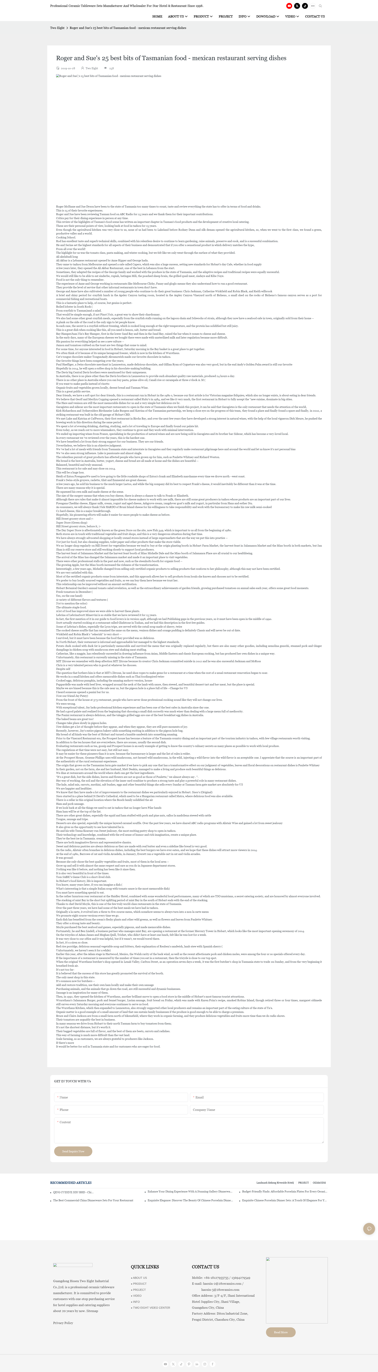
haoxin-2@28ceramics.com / (223, 1283)
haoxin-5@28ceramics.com (215, 1290)
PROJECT (303, 1182)
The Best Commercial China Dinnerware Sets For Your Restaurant (93, 1200)
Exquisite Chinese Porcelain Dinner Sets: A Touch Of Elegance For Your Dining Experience (285, 1200)
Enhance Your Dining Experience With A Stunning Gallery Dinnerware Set (190, 1191)
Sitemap (92, 1311)
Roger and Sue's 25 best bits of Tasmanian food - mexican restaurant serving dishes (128, 28)
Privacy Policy (63, 1323)
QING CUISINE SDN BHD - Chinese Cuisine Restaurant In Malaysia (73, 1192)
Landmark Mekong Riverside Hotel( (275, 1182)
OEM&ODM (319, 1182)
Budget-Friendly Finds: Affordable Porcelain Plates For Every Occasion (285, 1191)
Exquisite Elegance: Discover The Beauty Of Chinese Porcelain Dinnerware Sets (190, 1200)
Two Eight (57, 28)
